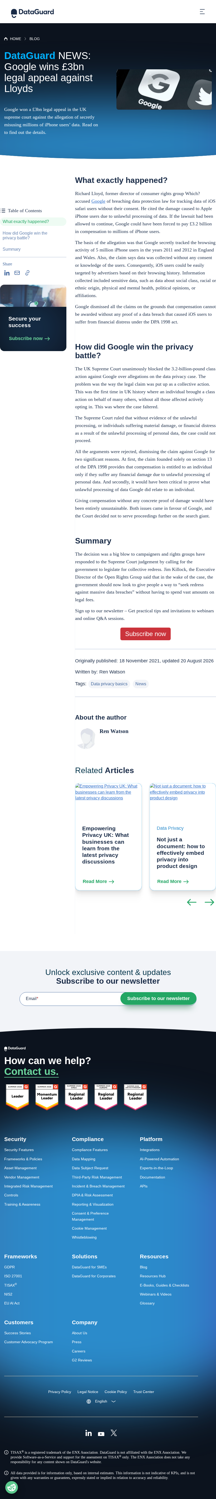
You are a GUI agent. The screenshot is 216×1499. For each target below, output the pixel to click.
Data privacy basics (109, 684)
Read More (95, 881)
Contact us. (31, 1071)
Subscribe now (26, 338)
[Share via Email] (17, 272)
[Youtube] (101, 1434)
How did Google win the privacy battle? (25, 235)
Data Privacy (170, 828)
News (140, 684)
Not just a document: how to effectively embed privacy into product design (181, 852)
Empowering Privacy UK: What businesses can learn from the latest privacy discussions (105, 845)
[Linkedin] (88, 1434)
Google (98, 201)
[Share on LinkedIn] (7, 273)
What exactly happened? (26, 221)
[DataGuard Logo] (32, 11)
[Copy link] (27, 273)
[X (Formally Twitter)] (114, 1434)
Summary (12, 249)
